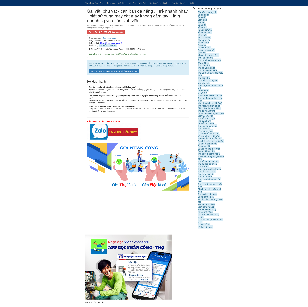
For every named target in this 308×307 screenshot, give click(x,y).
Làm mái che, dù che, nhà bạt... (210, 220)
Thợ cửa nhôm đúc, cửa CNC (209, 180)
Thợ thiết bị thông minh (209, 153)
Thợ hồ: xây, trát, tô (207, 171)
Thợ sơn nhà (204, 77)
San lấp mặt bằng (206, 204)
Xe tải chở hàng (205, 211)
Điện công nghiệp (206, 206)
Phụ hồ (201, 22)
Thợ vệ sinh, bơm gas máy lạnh (210, 74)
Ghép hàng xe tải (206, 196)
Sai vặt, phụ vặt (205, 115)
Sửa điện (202, 24)
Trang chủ (111, 3)
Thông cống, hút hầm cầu (210, 138)
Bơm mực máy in (206, 173)
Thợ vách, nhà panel (207, 194)
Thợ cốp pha (204, 65)
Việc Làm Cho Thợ (94, 3)
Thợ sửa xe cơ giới (206, 118)
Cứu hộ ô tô (203, 90)
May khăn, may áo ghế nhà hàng (211, 157)
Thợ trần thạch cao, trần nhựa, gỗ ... (209, 61)
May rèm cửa (204, 82)
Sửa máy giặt (204, 146)
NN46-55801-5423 (109, 38)
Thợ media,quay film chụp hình (210, 99)
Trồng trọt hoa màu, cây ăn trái (210, 86)
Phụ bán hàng (204, 120)
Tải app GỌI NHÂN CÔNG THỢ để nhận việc (106, 32)
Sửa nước (202, 27)
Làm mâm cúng (205, 130)
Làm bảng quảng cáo (208, 80)
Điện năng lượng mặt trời (209, 108)
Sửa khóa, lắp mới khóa (209, 148)
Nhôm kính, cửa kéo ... (208, 55)
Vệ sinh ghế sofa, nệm (208, 133)
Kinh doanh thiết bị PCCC (210, 103)
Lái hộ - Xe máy (205, 227)
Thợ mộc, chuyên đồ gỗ (209, 105)
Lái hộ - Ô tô (204, 224)
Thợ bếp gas (204, 128)
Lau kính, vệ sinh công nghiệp (208, 215)
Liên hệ (191, 3)
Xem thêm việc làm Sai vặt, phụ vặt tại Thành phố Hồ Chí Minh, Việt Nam (114, 71)
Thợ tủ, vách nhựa (206, 67)
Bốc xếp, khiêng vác (207, 12)
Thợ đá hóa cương (206, 110)
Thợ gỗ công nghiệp (207, 163)
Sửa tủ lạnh (203, 42)
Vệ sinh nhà (203, 14)
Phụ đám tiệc (204, 39)
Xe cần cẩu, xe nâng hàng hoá (210, 200)
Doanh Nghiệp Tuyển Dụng (211, 113)
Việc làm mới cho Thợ (137, 3)
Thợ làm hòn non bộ (207, 125)
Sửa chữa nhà (204, 47)
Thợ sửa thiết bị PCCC (208, 161)
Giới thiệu (121, 3)
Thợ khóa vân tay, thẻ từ (209, 168)
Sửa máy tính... (205, 32)
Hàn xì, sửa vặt (205, 29)
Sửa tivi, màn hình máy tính (211, 141)
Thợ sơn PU (203, 166)
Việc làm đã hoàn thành (158, 3)
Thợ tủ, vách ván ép (207, 70)
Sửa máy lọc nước (206, 50)
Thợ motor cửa (205, 176)
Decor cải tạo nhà (206, 151)
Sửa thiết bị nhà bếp (207, 143)
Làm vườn (202, 34)
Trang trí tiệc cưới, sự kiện (210, 95)
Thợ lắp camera (205, 57)
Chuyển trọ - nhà (206, 123)
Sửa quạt (202, 44)
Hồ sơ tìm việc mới (178, 3)
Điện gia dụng (204, 37)
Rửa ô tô (202, 17)
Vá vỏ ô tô (202, 93)
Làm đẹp (202, 52)
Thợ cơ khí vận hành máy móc (210, 185)
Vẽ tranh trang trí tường (209, 135)
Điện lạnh (202, 19)
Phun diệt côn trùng (207, 209)
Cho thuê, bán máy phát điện (209, 190)
